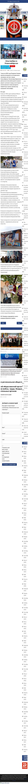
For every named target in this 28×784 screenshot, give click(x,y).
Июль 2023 (25, 622)
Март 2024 (25, 585)
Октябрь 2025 (26, 495)
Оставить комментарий (14, 70)
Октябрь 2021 (26, 722)
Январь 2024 (25, 594)
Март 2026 (25, 471)
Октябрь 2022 (26, 665)
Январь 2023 (25, 651)
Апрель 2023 (25, 637)
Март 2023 (25, 641)
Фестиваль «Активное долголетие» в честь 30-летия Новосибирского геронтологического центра (4, 323)
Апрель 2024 (25, 580)
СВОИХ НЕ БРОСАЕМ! (6, 394)
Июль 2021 (25, 736)
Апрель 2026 (25, 466)
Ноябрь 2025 (25, 490)
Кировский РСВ (4, 66)
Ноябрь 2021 (25, 717)
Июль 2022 (25, 679)
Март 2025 (25, 528)
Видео (25, 115)
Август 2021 (25, 731)
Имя (3, 427)
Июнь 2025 (25, 514)
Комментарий (5, 412)
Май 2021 (25, 745)
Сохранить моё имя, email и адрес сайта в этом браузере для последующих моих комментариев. (6, 454)
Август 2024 (25, 561)
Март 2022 (25, 698)
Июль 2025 (25, 509)
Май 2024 (25, 575)
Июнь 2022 (25, 684)
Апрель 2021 (25, 750)
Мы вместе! (25, 223)
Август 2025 (25, 504)
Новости (12, 66)
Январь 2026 (25, 480)
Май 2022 (25, 689)
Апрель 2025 (25, 523)
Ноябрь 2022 (25, 660)
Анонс (25, 92)
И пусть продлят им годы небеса (26, 144)
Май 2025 (25, 518)
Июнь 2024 (25, 570)
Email (3, 433)
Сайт (3, 439)
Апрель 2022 (25, 693)
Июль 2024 (25, 566)
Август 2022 (25, 674)
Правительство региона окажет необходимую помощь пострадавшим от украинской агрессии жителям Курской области (20, 323)
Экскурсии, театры (5, 67)
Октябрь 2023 (26, 608)
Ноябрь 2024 (25, 547)
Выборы (26, 119)
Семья (25, 323)
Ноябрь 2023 (25, 603)
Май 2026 (25, 462)
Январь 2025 (25, 537)
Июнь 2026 (25, 457)
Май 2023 (25, 632)
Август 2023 (25, 618)
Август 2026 (25, 447)
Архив (25, 97)
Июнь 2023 (25, 627)
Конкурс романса (26, 369)
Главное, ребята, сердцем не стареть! (10, 349)
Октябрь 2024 (26, 551)
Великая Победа (26, 102)
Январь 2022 (25, 708)
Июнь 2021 (25, 741)
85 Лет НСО (25, 80)
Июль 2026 (25, 452)
